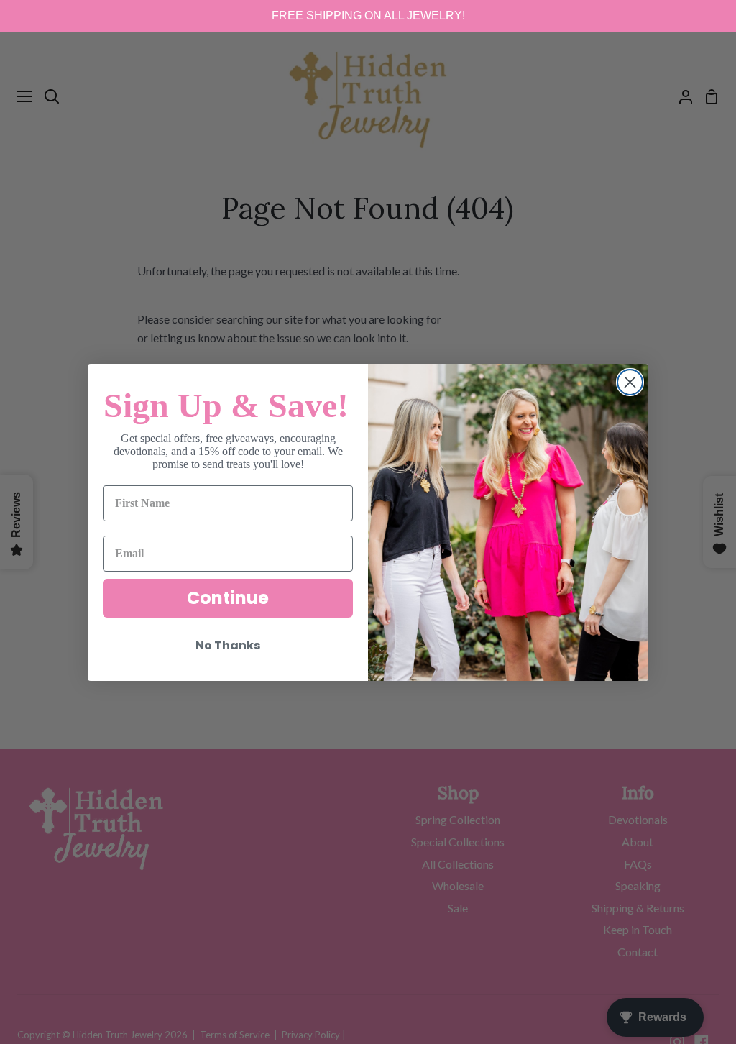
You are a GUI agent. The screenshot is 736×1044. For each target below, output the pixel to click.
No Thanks (228, 645)
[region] (368, 16)
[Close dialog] (630, 382)
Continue (228, 598)
